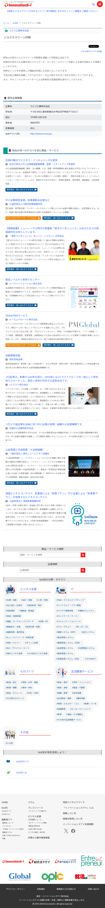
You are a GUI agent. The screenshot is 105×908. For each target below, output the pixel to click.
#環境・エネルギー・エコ (67, 704)
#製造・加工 (11, 682)
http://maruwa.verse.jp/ (41, 133)
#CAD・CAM (32, 693)
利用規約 (41, 889)
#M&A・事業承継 (13, 616)
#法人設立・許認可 (14, 605)
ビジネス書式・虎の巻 (36, 832)
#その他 (9, 743)
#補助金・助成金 (26, 611)
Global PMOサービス (16, 315)
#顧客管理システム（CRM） (68, 643)
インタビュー (7, 826)
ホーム (6, 23)
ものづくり (27, 671)
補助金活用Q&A (34, 826)
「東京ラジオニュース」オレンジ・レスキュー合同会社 (36, 236)
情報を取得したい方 (73, 819)
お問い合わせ (93, 889)
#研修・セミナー (13, 643)
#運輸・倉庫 (61, 693)
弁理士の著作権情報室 (39, 837)
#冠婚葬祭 (60, 709)
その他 (24, 732)
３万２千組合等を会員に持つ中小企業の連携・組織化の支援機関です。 (44, 424)
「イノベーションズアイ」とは (78, 808)
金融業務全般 (12, 355)
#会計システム (87, 632)
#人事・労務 (42, 600)
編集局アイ (7, 819)
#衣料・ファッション (81, 682)
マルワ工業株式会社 (19, 30)
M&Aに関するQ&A (35, 829)
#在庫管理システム (86, 648)
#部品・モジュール (14, 693)
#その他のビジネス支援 (91, 51)
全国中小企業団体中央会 (21, 428)
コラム (31, 802)
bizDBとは (22, 772)
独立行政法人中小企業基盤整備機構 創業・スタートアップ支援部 (42, 164)
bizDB (15, 23)
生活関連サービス (82, 671)
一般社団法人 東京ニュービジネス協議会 (29, 453)
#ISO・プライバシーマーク (17, 648)
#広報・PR (43, 621)
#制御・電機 (11, 688)
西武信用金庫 (15, 359)
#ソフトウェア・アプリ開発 (68, 605)
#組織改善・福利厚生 (15, 632)
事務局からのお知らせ (66, 889)
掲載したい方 (69, 813)
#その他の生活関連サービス (68, 720)
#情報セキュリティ (86, 611)
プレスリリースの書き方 (37, 811)
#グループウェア (63, 627)
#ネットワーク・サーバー (67, 616)
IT (72, 589)
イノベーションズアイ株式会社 (55, 896)
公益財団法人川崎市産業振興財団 (25, 204)
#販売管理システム (64, 653)
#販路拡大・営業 (13, 627)
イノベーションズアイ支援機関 (78, 824)
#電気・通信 (61, 688)
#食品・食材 (61, 682)
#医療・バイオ (90, 704)
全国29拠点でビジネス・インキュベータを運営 (31, 160)
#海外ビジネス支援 (14, 653)
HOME (5, 802)
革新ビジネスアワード (74, 802)
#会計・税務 (26, 600)
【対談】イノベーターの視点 (13, 829)
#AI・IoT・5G (82, 627)
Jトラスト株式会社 (18, 384)
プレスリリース (35, 808)
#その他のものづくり (15, 698)
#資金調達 (10, 611)
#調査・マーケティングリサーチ (20, 621)
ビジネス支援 (28, 589)
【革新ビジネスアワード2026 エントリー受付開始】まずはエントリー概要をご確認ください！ (52, 11)
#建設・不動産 (78, 688)
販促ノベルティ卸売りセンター (22, 279)
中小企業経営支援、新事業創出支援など (27, 200)
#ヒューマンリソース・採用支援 (20, 637)
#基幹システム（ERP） (66, 632)
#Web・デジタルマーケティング (70, 600)
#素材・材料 (26, 688)
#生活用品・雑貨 (63, 698)
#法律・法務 (11, 600)
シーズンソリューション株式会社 (25, 283)
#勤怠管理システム (64, 637)
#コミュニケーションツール (68, 621)
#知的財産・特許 (34, 605)
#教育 (59, 714)
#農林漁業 (80, 698)
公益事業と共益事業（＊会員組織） (25, 449)
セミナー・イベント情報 (37, 823)
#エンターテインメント (80, 709)
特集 (3, 839)
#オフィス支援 (31, 643)
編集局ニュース (8, 823)
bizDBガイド (23, 761)
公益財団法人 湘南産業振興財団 (24, 501)
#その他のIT (90, 659)
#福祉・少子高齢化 (74, 714)
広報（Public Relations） (11, 835)
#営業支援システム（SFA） (68, 659)
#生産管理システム (64, 648)
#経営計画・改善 (32, 627)
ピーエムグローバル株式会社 (23, 319)
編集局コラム (7, 832)
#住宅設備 (76, 693)
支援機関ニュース (34, 820)
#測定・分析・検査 (29, 682)
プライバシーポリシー (15, 889)
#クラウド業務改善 (64, 611)
